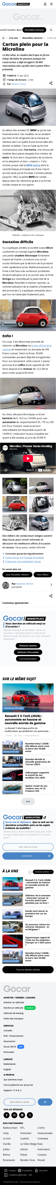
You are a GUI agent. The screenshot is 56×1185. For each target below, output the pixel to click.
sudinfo (24, 1138)
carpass (42, 1154)
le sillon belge (28, 1144)
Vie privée (43, 1170)
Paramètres (27, 1170)
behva (6, 1154)
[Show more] (30, 872)
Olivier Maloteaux (31, 735)
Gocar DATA (10, 1046)
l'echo (41, 1127)
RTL (22, 1127)
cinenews (42, 1138)
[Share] (51, 83)
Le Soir (7, 1138)
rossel (41, 1160)
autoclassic (43, 1149)
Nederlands (10, 1064)
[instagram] (14, 1115)
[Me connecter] (45, 4)
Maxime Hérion (18, 84)
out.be (7, 1144)
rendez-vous (27, 1160)
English (7, 1069)
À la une (13, 37)
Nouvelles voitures (32, 37)
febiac (23, 1154)
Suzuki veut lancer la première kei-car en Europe (36, 913)
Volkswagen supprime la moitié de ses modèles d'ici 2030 (37, 775)
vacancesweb (44, 1133)
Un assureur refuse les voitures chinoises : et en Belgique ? (37, 927)
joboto (24, 1149)
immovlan (25, 1133)
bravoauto (9, 1160)
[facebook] (6, 1115)
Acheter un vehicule (14, 1002)
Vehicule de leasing (13, 1013)
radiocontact (10, 1127)
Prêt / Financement (13, 1035)
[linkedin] (22, 1115)
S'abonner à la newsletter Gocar (23, 561)
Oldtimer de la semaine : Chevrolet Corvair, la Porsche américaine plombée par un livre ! (37, 899)
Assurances (9, 1041)
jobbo (6, 1149)
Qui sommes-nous (13, 1079)
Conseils (8, 1030)
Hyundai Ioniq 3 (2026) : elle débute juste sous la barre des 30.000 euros (37, 957)
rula (39, 1144)
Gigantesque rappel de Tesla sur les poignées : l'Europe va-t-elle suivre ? (38, 941)
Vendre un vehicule (13, 1007)
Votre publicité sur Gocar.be (18, 1084)
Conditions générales (18, 1175)
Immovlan (9, 1052)
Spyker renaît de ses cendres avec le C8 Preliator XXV (36, 788)
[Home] (3, 37)
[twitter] (30, 1115)
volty (6, 1133)
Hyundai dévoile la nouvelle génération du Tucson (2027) (37, 762)
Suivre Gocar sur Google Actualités (24, 557)
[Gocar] (17, 4)
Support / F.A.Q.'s (12, 1090)
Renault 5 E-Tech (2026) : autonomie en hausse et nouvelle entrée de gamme (37, 884)
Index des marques (13, 1018)
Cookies (12, 1170)
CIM (30, 1175)
